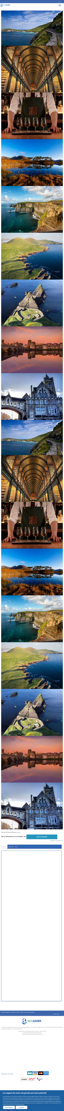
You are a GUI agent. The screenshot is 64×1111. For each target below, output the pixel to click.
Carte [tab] (16, 846)
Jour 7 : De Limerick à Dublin (13, 984)
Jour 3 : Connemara (10, 902)
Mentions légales (5, 1012)
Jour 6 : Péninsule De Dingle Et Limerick (16, 964)
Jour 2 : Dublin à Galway (11, 880)
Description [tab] (4, 846)
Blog (22, 1012)
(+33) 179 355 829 (17, 836)
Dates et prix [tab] (11, 846)
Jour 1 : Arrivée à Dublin (11, 865)
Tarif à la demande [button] (42, 837)
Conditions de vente (15, 1012)
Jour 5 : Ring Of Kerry (10, 940)
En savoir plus (21, 1104)
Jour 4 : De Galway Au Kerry (12, 922)
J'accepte (21, 1107)
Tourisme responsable (29, 1012)
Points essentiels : (8, 856)
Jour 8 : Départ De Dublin (11, 995)
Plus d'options (9, 1107)
